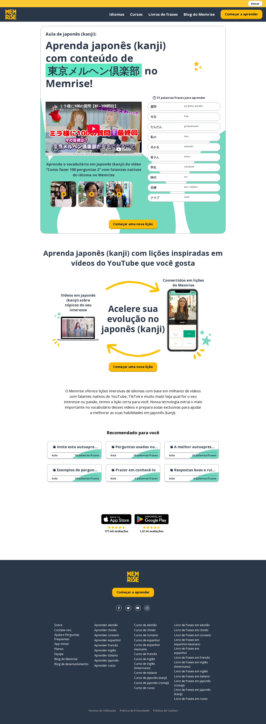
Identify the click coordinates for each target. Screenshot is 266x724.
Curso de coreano (146, 635)
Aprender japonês (106, 660)
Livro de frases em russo (191, 699)
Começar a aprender (241, 14)
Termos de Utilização (102, 710)
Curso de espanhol (147, 640)
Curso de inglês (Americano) (144, 666)
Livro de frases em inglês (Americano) (191, 664)
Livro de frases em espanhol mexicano (187, 642)
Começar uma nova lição (133, 224)
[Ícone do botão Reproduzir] (64, 194)
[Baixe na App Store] (116, 519)
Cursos (136, 14)
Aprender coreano (106, 635)
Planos (59, 649)
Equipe (59, 654)
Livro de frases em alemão (192, 625)
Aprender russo (105, 665)
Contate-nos (62, 630)
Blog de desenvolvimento (71, 664)
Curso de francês (145, 654)
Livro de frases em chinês (191, 630)
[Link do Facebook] (119, 608)
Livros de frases (163, 14)
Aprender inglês (105, 650)
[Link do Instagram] (147, 608)
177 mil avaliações (116, 531)
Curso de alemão (145, 625)
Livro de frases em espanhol (186, 651)
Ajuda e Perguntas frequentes (66, 637)
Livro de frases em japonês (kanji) (192, 692)
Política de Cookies (165, 710)
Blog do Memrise (199, 14)
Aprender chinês (105, 630)
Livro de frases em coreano (192, 635)
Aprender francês (106, 645)
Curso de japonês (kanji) (150, 678)
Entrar (255, 3)
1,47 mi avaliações (151, 531)
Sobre (58, 625)
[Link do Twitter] (128, 608)
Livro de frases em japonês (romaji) (192, 683)
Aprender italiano (106, 655)
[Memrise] (11, 14)
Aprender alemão (106, 625)
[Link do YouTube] (138, 608)
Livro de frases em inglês (191, 671)
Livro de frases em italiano (192, 676)
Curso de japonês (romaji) (151, 683)
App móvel (61, 644)
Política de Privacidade (134, 710)
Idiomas (116, 14)
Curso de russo (144, 688)
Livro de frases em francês (192, 658)
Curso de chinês (145, 630)
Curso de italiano (145, 673)
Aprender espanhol (107, 640)
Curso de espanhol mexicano (147, 647)
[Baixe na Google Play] (151, 519)
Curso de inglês (144, 659)
